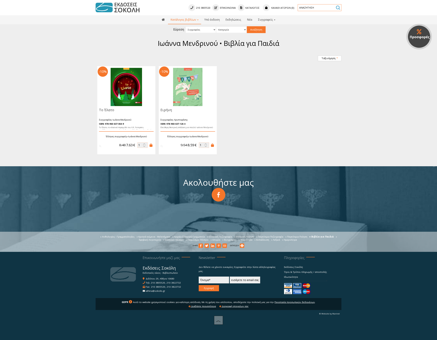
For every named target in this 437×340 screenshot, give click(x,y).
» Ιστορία (215, 239)
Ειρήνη (166, 110)
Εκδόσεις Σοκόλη (293, 267)
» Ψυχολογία (245, 239)
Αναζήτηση (256, 29)
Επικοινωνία (227, 7)
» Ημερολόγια (289, 239)
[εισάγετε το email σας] (245, 281)
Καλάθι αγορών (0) (282, 7)
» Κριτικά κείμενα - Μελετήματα (153, 236)
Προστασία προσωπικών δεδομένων (294, 302)
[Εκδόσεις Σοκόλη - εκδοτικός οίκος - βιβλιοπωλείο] (117, 7)
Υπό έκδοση (212, 19)
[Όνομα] (214, 281)
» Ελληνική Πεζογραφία (219, 236)
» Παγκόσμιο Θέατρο (197, 239)
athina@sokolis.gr (155, 290)
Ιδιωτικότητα (291, 276)
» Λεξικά (275, 239)
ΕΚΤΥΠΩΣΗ (234, 245)
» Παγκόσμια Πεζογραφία (269, 236)
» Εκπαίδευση (261, 239)
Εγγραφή (209, 288)
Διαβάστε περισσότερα (203, 306)
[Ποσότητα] (142, 145)
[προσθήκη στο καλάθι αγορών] (151, 145)
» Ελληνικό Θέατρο (173, 239)
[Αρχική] (163, 19)
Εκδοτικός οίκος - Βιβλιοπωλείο (160, 272)
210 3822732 (173, 282)
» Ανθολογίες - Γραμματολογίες (117, 236)
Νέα (249, 19)
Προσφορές (420, 37)
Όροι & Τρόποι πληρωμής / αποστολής (305, 272)
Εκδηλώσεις (233, 19)
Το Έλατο (106, 110)
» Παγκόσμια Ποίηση (296, 236)
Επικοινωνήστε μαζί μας (161, 257)
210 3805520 (158, 282)
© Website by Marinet (329, 313)
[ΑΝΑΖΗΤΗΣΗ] (338, 7)
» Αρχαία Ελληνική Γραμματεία (188, 236)
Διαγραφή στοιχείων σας (235, 306)
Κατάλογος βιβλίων (184, 19)
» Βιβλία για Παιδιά (321, 236)
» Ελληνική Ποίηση (244, 236)
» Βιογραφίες (229, 239)
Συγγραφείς (266, 19)
